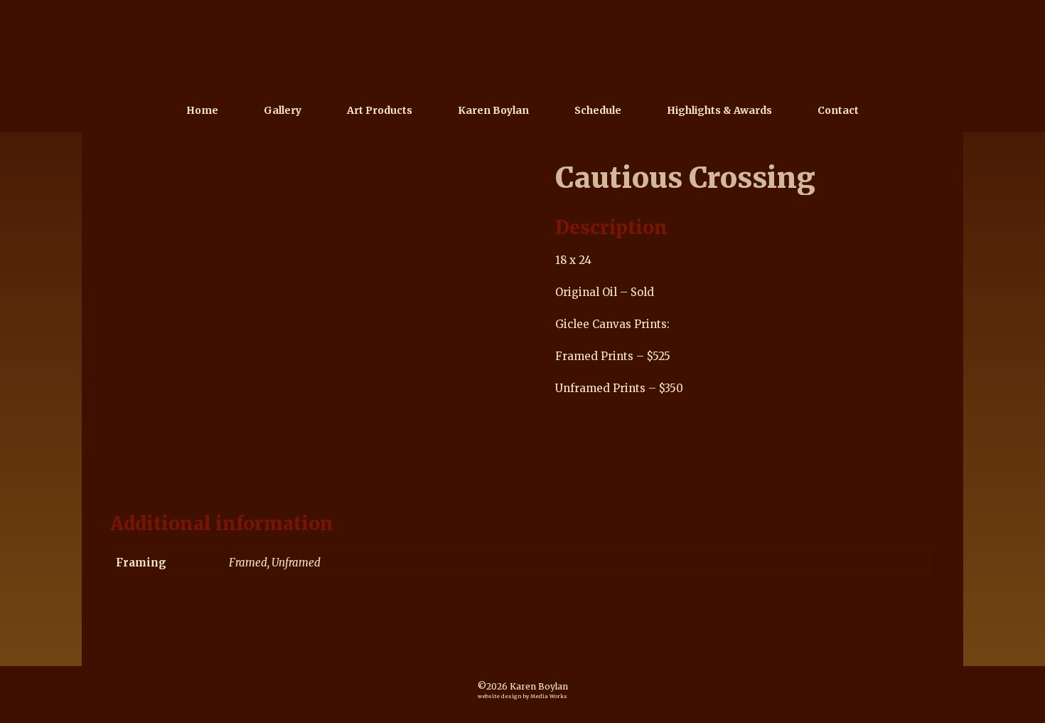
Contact (838, 110)
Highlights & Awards (719, 110)
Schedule (597, 110)
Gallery (282, 110)
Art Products (379, 110)
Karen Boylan (493, 110)
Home (202, 110)
